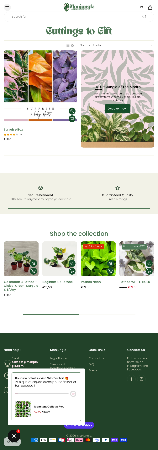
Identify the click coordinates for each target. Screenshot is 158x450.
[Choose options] (72, 118)
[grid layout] (72, 45)
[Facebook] (131, 379)
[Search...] (144, 16)
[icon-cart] (150, 7)
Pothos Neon (91, 282)
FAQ (91, 364)
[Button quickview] (72, 111)
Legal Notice (58, 358)
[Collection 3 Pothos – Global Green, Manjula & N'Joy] (21, 258)
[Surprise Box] (40, 87)
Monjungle (84, 436)
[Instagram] (141, 379)
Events (93, 370)
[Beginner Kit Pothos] (59, 258)
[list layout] (68, 45)
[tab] (6, 121)
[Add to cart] (33, 271)
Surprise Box (13, 129)
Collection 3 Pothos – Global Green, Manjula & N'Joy (21, 286)
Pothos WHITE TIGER (134, 282)
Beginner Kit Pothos (57, 282)
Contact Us (96, 358)
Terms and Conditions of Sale (62, 366)
